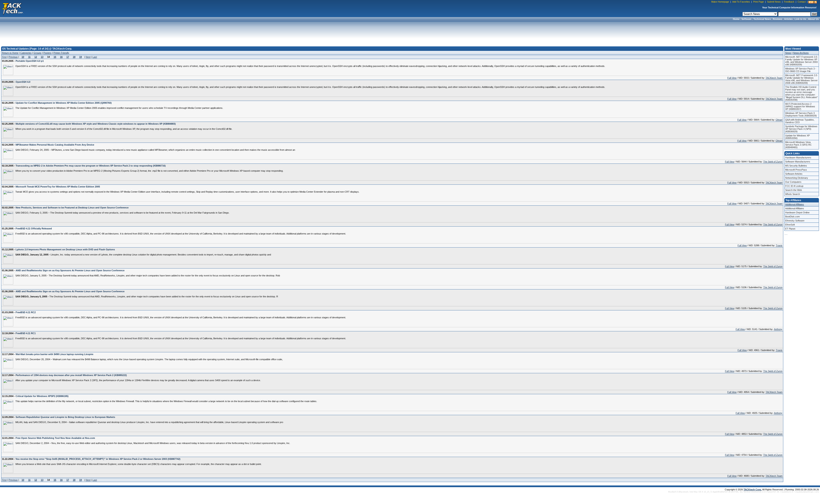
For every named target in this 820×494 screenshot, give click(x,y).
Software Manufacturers (797, 161)
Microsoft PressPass (796, 169)
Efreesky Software (794, 220)
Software (746, 19)
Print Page (758, 1)
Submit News (774, 1)
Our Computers (793, 182)
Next (88, 57)
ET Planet (790, 228)
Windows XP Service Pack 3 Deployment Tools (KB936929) (801, 114)
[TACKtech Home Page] (12, 8)
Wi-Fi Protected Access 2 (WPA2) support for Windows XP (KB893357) (800, 106)
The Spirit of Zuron (772, 161)
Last (94, 57)
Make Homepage (720, 1)
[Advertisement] (410, 32)
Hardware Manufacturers (798, 157)
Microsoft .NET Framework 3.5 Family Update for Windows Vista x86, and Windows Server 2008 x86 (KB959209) (801, 79)
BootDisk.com (792, 216)
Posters (47, 53)
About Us (813, 19)
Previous (13, 57)
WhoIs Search (792, 194)
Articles (788, 19)
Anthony (778, 329)
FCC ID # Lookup (794, 186)
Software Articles (793, 174)
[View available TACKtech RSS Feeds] (812, 2)
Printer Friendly (61, 53)
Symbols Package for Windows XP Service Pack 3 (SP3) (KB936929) (801, 129)
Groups (37, 53)
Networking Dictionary (796, 178)
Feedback (789, 1)
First (4, 57)
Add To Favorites (741, 1)
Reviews (777, 19)
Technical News (762, 19)
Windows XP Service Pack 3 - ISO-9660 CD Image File (800, 69)
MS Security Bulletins (796, 165)
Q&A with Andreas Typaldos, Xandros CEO (799, 121)
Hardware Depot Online (797, 212)
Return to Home (10, 53)
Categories (26, 53)
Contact (802, 1)
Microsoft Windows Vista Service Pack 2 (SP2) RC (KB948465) (798, 145)
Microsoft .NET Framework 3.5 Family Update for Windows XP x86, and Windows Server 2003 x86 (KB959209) (801, 61)
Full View (732, 78)
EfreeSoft (790, 224)
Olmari (779, 119)
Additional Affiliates (794, 204)
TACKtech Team (774, 78)
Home (736, 19)
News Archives (801, 53)
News (788, 53)
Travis (779, 245)
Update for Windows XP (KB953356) (797, 136)
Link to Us (800, 19)
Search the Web (793, 190)
